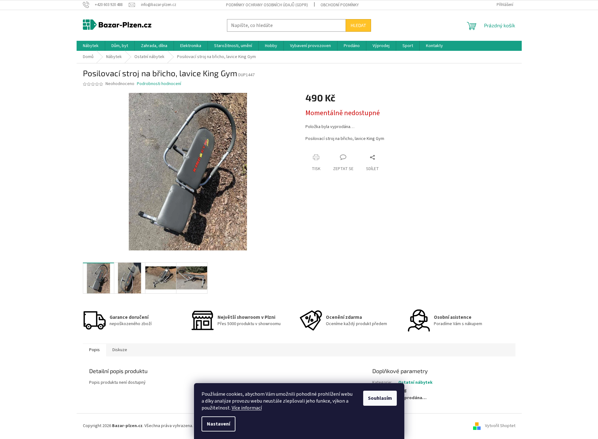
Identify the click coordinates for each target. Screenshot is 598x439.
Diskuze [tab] (119, 350)
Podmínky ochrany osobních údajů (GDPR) (267, 5)
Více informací (247, 407)
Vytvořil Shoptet (500, 426)
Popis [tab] (94, 350)
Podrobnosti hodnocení (159, 84)
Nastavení (218, 423)
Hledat (358, 25)
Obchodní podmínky (340, 5)
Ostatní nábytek (415, 382)
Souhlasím (380, 398)
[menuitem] (91, 46)
